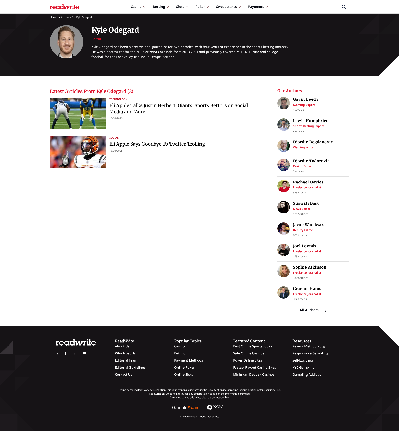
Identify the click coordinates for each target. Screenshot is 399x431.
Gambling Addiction (308, 374)
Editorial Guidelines (130, 367)
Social (114, 137)
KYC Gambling (303, 367)
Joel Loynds (304, 246)
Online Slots (183, 374)
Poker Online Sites (247, 360)
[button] (343, 6)
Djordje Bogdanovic (313, 142)
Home (53, 17)
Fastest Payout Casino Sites (254, 367)
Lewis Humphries (310, 120)
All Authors (309, 310)
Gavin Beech (305, 99)
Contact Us (123, 374)
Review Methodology (308, 346)
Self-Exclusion (303, 360)
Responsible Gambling (310, 353)
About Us (122, 346)
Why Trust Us (125, 353)
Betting (159, 6)
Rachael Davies (308, 182)
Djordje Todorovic (311, 161)
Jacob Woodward (309, 224)
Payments (256, 6)
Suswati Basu (306, 203)
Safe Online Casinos (248, 353)
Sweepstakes (226, 6)
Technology (118, 99)
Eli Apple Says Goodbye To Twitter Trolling (157, 144)
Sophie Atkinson (309, 267)
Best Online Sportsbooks (252, 346)
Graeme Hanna (308, 288)
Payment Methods (188, 360)
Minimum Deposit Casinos (254, 374)
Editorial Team (126, 360)
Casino (136, 6)
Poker (200, 6)
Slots (180, 6)
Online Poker (184, 367)
